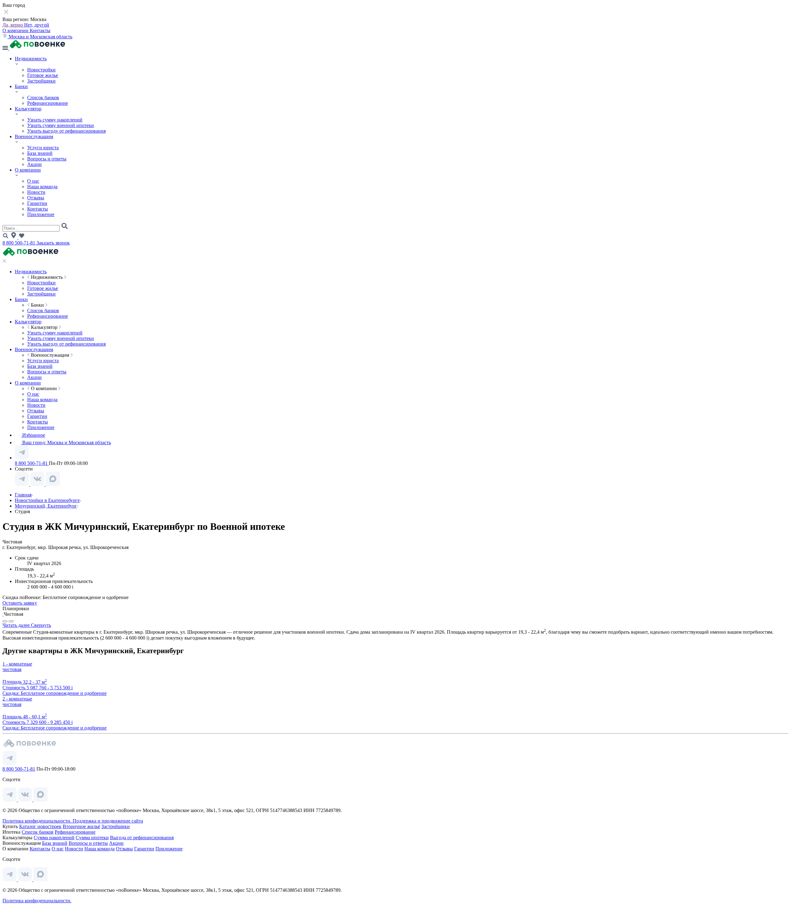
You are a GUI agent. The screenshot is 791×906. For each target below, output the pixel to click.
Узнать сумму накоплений (54, 119)
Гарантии (37, 203)
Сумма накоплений (54, 837)
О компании (16, 30)
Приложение (40, 214)
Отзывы (35, 197)
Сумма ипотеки (92, 837)
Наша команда (42, 186)
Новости (36, 192)
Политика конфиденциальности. (37, 820)
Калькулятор (28, 108)
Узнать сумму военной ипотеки (60, 125)
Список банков (43, 97)
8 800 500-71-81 (19, 242)
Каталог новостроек (40, 826)
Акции (34, 164)
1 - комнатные (17, 663)
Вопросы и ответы (46, 158)
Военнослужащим (34, 136)
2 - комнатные (17, 698)
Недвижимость (31, 58)
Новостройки (41, 69)
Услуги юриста (43, 147)
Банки (21, 86)
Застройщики (41, 80)
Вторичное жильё (81, 826)
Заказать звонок (53, 242)
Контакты (40, 30)
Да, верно (13, 25)
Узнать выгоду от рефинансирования (66, 131)
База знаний (40, 153)
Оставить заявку (19, 603)
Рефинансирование (47, 103)
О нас (33, 181)
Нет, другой (36, 25)
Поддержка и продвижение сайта (108, 820)
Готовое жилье (42, 75)
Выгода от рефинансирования (142, 837)
